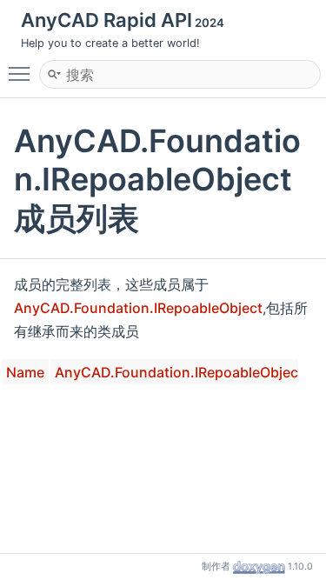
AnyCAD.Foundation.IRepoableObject (138, 308)
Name (25, 372)
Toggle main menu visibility (22, 73)
